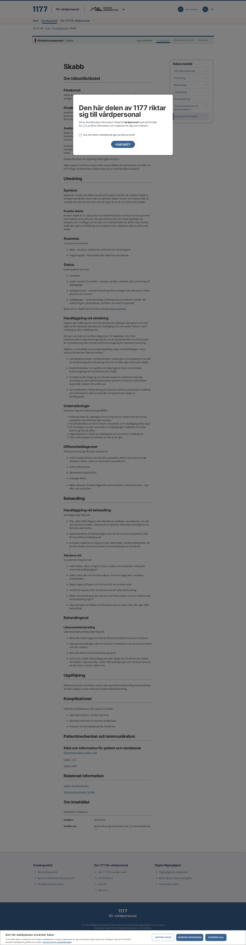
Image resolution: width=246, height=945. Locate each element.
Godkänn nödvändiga (190, 937)
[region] (123, 937)
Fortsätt (123, 144)
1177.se (86, 125)
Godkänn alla (216, 937)
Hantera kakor (163, 937)
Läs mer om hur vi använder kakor (57, 942)
